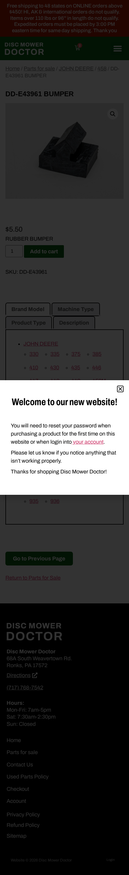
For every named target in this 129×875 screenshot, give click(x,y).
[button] (120, 389)
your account (88, 442)
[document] (64, 437)
